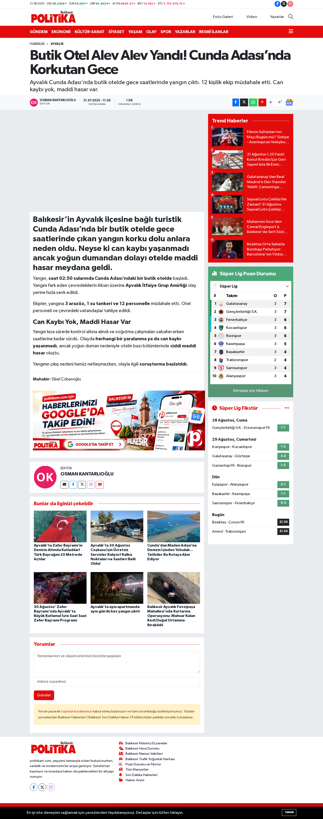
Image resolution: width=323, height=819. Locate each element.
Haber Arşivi (135, 780)
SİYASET (116, 32)
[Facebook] (73, 485)
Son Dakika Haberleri (141, 775)
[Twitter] (82, 485)
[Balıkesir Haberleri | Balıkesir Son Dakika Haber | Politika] (53, 17)
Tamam (289, 812)
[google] (119, 420)
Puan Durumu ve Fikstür (143, 764)
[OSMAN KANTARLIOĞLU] (45, 477)
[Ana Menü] (291, 32)
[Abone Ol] (289, 102)
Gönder (44, 695)
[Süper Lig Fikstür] (287, 408)
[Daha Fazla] (262, 102)
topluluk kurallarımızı (77, 711)
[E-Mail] (64, 485)
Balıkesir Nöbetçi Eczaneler (146, 743)
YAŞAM (135, 32)
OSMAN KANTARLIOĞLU (87, 474)
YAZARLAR (185, 32)
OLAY (151, 32)
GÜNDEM (39, 32)
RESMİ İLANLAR (213, 32)
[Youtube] (100, 485)
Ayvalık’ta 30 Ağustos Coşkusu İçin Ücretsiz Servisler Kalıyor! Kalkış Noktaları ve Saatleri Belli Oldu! (113, 554)
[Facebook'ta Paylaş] (235, 102)
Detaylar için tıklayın (250, 391)
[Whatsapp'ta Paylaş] (253, 102)
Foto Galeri (223, 17)
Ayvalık (57, 44)
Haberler (37, 44)
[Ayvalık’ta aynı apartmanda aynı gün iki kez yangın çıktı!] (117, 588)
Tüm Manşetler (137, 769)
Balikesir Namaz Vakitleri (144, 753)
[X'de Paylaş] (244, 102)
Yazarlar (277, 17)
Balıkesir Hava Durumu (142, 748)
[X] (42, 787)
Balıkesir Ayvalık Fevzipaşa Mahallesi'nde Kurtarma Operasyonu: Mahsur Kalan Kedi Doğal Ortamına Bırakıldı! (171, 616)
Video (251, 17)
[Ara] (290, 17)
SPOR (166, 32)
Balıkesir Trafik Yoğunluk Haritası (150, 759)
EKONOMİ (61, 32)
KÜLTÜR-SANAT (90, 32)
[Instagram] (91, 485)
